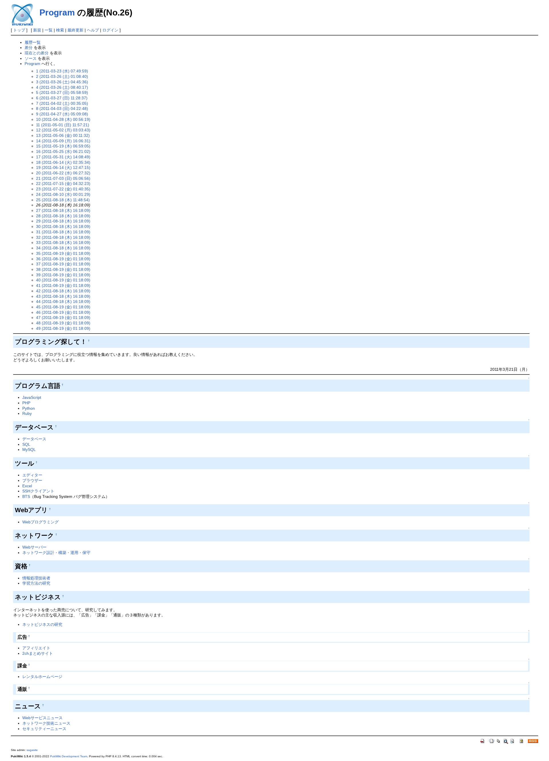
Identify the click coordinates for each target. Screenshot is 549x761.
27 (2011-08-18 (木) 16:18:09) (63, 210)
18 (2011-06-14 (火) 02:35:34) (63, 162)
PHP (26, 403)
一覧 (49, 30)
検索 (60, 30)
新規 (37, 30)
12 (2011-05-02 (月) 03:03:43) (63, 130)
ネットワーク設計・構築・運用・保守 (56, 552)
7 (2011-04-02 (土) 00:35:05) (62, 103)
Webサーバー (34, 547)
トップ (19, 30)
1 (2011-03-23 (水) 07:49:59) (62, 71)
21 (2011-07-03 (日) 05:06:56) (63, 178)
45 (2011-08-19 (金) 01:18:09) (63, 307)
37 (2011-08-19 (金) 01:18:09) (63, 264)
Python (28, 408)
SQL (26, 444)
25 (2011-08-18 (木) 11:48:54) (63, 200)
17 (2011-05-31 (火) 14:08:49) (63, 157)
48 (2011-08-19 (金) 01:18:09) (63, 323)
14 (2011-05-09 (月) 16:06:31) (63, 141)
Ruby (27, 413)
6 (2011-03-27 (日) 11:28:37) (61, 98)
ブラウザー (32, 480)
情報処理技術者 (36, 578)
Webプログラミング (40, 522)
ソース (31, 58)
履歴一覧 (33, 42)
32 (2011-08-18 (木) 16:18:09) (63, 237)
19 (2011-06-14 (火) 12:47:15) (63, 167)
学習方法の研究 (36, 583)
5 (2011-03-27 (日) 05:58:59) (62, 92)
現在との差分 (37, 53)
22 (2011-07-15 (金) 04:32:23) (63, 183)
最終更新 (75, 30)
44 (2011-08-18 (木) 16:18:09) (63, 301)
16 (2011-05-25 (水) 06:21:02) (63, 151)
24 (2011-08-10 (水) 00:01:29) (63, 194)
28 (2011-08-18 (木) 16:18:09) (63, 216)
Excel (27, 486)
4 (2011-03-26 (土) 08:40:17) (62, 87)
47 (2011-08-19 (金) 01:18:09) (63, 317)
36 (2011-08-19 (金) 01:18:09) (63, 259)
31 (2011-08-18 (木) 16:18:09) (63, 232)
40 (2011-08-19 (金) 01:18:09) (63, 280)
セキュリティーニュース (44, 728)
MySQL (29, 449)
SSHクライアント (38, 491)
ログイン (110, 30)
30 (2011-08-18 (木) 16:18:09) (63, 226)
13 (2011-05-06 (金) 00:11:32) (63, 135)
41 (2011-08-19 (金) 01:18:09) (63, 285)
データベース (34, 439)
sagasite (32, 750)
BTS (26, 496)
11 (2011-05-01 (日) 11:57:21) (62, 125)
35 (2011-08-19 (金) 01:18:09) (63, 253)
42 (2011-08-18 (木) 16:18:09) (63, 291)
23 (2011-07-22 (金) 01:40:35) (63, 189)
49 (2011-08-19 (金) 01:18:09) (63, 328)
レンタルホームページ (42, 676)
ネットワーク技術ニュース (46, 723)
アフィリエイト (36, 648)
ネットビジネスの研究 (42, 624)
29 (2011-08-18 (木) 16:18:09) (63, 221)
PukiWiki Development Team (68, 756)
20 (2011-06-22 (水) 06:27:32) (63, 173)
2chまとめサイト (37, 653)
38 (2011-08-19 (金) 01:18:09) (63, 269)
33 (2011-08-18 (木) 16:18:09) (63, 242)
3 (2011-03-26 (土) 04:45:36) (62, 82)
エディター (32, 475)
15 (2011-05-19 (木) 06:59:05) (63, 146)
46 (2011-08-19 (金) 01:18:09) (63, 312)
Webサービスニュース (42, 717)
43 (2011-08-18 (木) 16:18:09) (63, 296)
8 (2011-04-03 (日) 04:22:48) (62, 108)
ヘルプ (93, 30)
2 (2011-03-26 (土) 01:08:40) (62, 76)
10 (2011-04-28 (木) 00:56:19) (63, 119)
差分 (29, 47)
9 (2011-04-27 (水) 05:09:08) (62, 114)
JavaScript (31, 397)
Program (57, 12)
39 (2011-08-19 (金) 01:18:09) (63, 275)
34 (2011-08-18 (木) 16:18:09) (63, 248)
